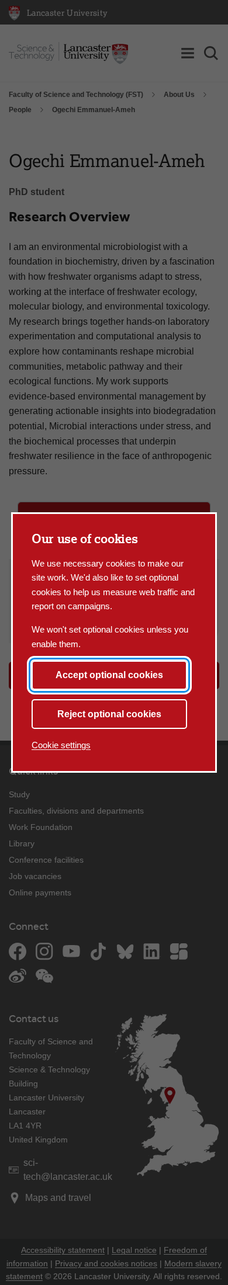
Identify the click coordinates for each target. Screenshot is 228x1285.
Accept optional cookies (109, 675)
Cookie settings (61, 745)
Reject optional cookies (109, 714)
